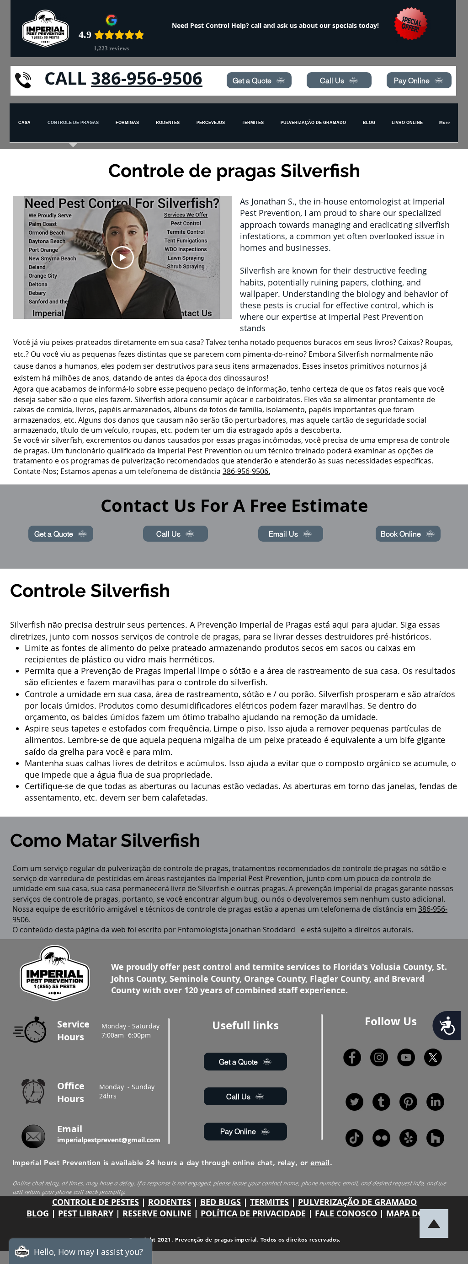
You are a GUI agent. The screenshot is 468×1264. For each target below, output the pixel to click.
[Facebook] (352, 1057)
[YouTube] (406, 1057)
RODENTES (169, 1202)
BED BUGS (220, 1202)
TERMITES (269, 1202)
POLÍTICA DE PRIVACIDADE (253, 1213)
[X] (433, 1057)
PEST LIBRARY (85, 1213)
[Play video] (122, 257)
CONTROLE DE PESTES (95, 1202)
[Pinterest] (408, 1102)
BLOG (38, 1213)
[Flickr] (381, 1138)
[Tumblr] (381, 1102)
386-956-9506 (146, 78)
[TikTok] (354, 1138)
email (320, 1162)
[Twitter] (354, 1102)
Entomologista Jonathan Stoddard (236, 930)
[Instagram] (379, 1057)
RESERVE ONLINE (156, 1213)
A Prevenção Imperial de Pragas (251, 624)
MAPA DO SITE (414, 1213)
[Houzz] (435, 1138)
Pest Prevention (214, 451)
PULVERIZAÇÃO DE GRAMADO (357, 1202)
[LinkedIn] (435, 1102)
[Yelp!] (408, 1138)
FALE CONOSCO (346, 1213)
